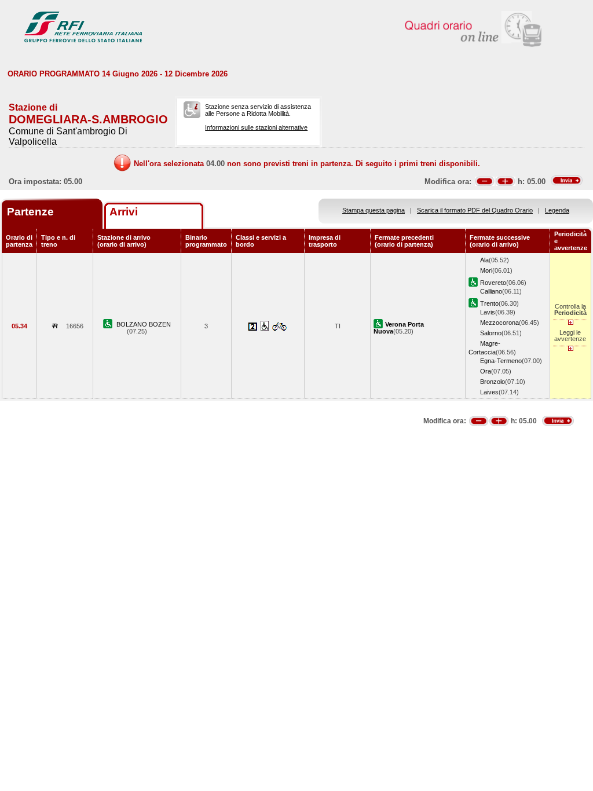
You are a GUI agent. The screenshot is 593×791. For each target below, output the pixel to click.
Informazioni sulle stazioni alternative (256, 127)
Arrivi (123, 212)
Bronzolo (492, 381)
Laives (489, 392)
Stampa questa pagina (373, 210)
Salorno (491, 332)
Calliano (491, 291)
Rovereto (493, 282)
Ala (484, 260)
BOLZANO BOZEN (143, 324)
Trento (489, 303)
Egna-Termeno (501, 360)
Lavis (487, 312)
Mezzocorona (499, 322)
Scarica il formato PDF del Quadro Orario (475, 210)
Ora (485, 371)
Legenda (557, 210)
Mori (486, 270)
